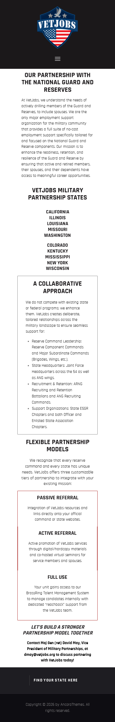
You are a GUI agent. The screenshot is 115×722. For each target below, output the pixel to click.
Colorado (57, 245)
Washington (57, 235)
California (57, 212)
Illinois (57, 218)
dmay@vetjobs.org (39, 655)
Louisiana (57, 223)
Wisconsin (57, 268)
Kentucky (57, 251)
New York (57, 263)
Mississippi (57, 257)
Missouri (57, 229)
